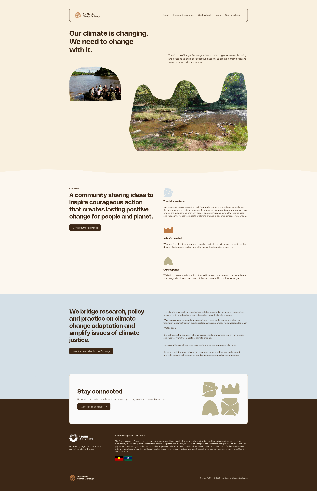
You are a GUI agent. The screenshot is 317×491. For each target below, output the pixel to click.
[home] (87, 15)
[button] (183, 14)
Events (218, 14)
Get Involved (204, 14)
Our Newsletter (233, 14)
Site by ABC (205, 478)
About (166, 14)
